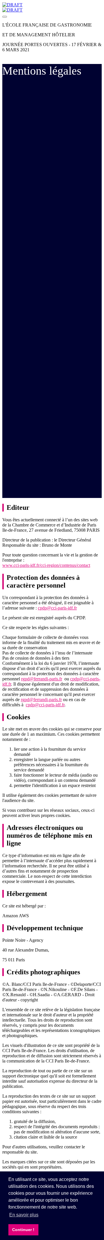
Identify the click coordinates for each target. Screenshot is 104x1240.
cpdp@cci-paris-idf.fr (57, 607)
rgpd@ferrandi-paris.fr (41, 678)
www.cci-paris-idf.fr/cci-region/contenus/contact (46, 565)
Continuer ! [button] (23, 1229)
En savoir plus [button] (23, 1214)
